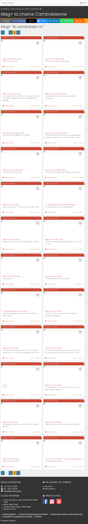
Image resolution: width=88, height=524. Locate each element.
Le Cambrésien (34, 9)
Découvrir (22, 9)
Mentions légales (9, 514)
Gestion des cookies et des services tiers (67, 514)
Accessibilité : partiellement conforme (17, 516)
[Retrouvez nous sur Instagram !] (52, 501)
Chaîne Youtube (9, 66)
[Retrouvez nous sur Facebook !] (45, 501)
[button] (19, 21)
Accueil (13, 9)
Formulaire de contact (12, 491)
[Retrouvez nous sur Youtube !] (58, 501)
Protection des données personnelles (33, 514)
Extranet (38, 516)
